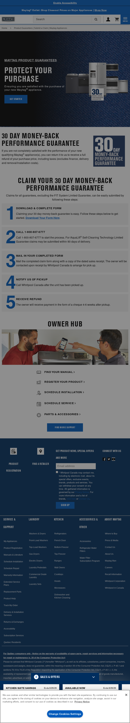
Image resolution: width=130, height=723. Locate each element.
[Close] (126, 695)
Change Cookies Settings (65, 714)
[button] (65, 677)
